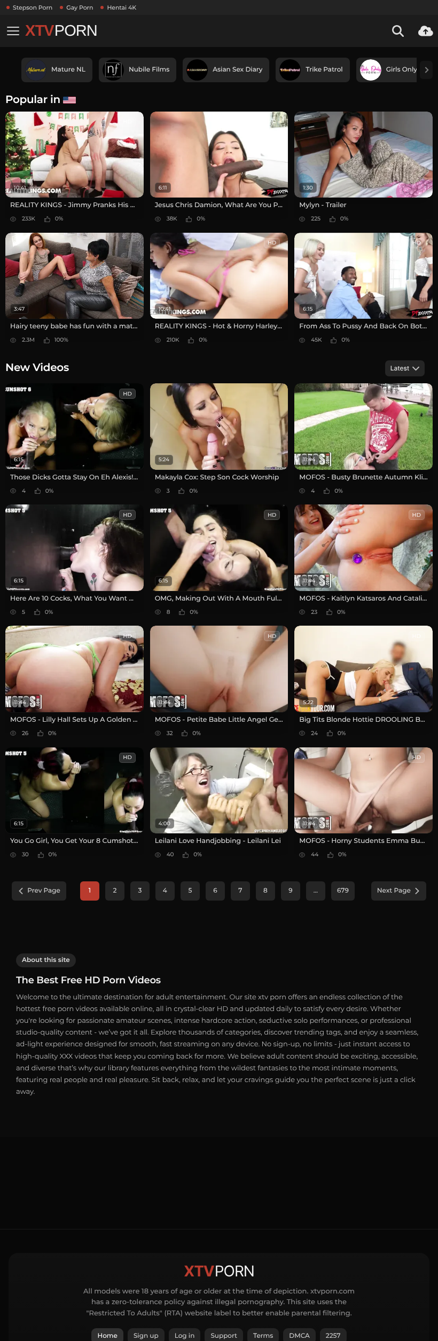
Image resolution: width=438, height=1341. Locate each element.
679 (343, 891)
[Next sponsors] (426, 70)
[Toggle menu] (13, 31)
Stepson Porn (32, 7)
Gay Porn (79, 7)
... (316, 891)
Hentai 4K (121, 7)
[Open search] (398, 31)
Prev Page (43, 891)
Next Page (394, 891)
